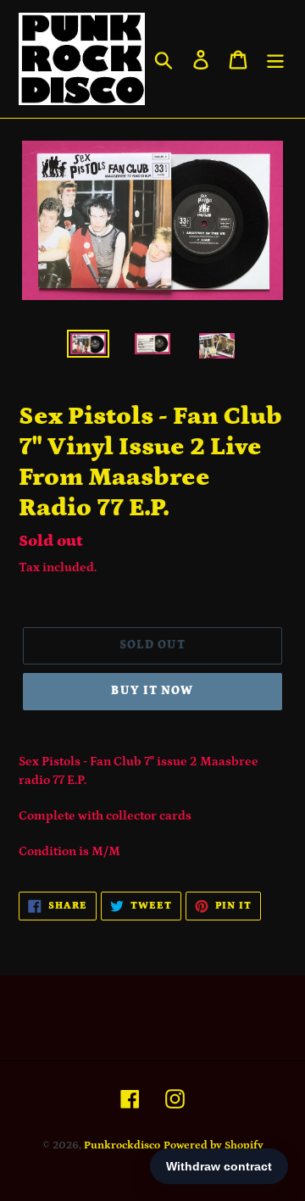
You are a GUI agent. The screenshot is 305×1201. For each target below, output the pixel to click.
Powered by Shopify (213, 1145)
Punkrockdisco (122, 1145)
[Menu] (275, 59)
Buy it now (152, 691)
